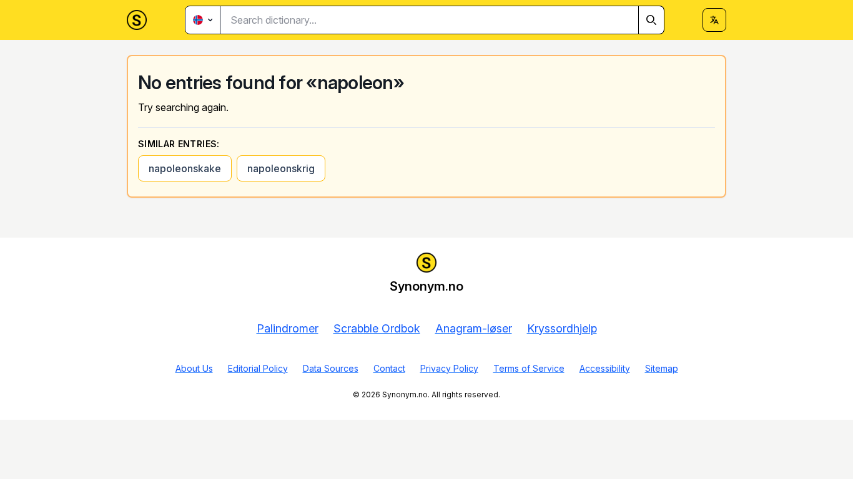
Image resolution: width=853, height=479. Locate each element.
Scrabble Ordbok (376, 328)
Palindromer (287, 328)
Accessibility (604, 368)
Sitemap (661, 368)
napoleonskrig (281, 168)
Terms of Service (529, 368)
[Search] (651, 20)
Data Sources (330, 368)
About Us (194, 368)
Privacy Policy (449, 368)
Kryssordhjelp (562, 328)
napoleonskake (185, 168)
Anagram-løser (473, 328)
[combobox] (442, 20)
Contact (389, 368)
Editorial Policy (258, 368)
